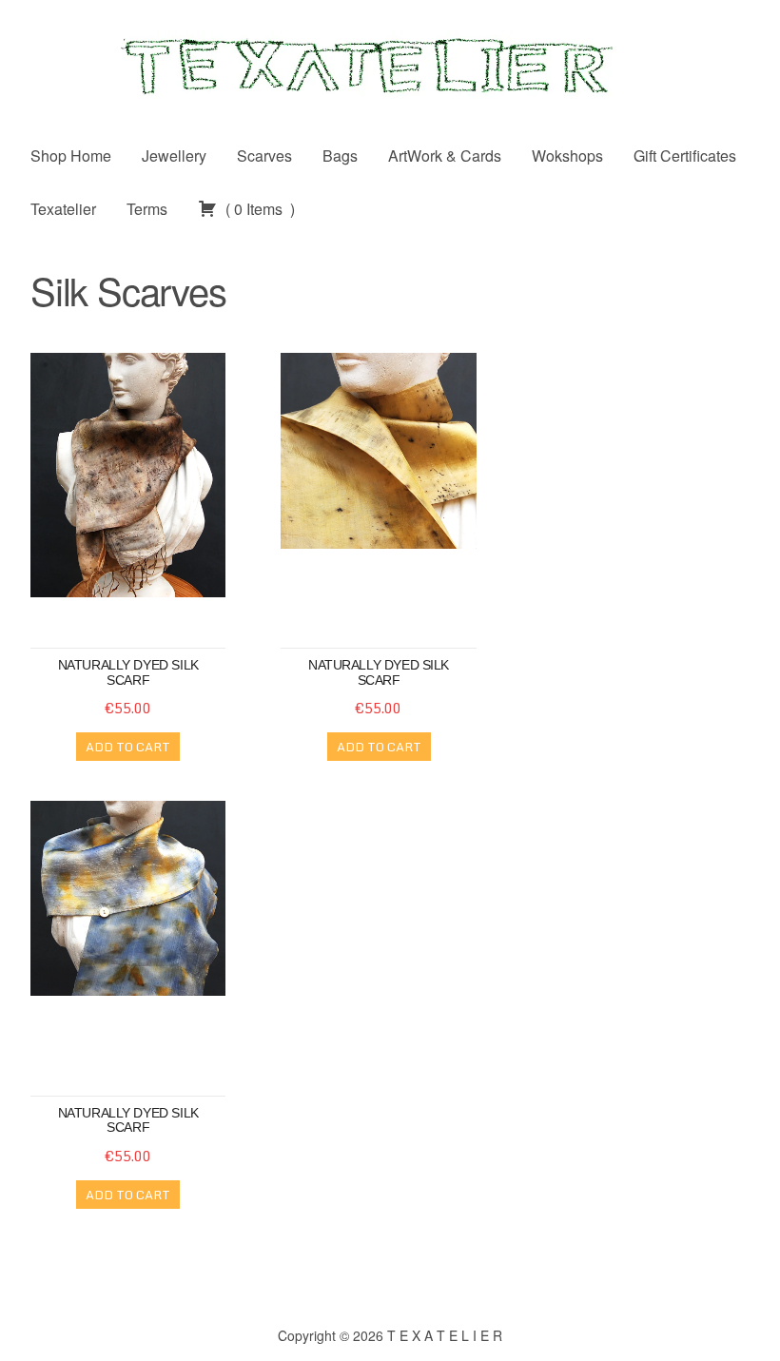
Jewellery (174, 155)
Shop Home (70, 155)
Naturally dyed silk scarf (128, 672)
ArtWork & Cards (444, 155)
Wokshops (567, 155)
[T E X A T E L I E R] (390, 64)
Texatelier (63, 209)
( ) (258, 209)
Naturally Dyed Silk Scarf (378, 672)
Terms (147, 209)
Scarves (264, 155)
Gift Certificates (685, 155)
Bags (340, 155)
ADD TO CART (128, 746)
